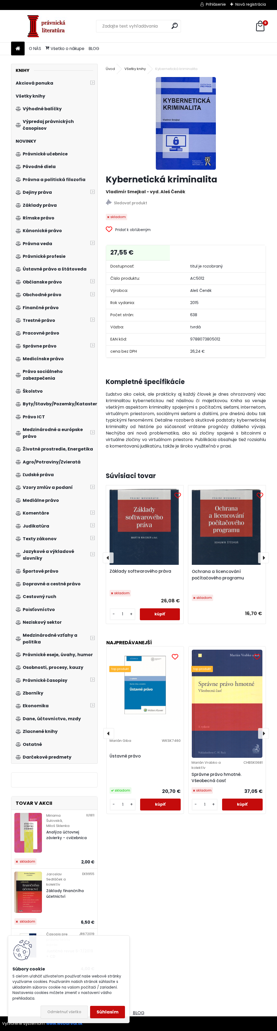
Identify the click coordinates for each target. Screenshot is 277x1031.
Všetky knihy (135, 68)
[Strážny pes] (186, 203)
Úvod (110, 68)
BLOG (94, 48)
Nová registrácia (250, 4)
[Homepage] (18, 49)
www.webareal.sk (64, 1023)
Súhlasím (107, 1012)
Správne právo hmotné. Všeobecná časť (216, 777)
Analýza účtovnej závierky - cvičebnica (66, 835)
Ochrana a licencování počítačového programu (218, 575)
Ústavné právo (125, 756)
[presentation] (108, 557)
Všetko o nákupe (67, 48)
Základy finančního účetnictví (65, 893)
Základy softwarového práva (140, 571)
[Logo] (48, 26)
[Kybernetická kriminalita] (186, 123)
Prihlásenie (216, 4)
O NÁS (35, 48)
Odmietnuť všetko (64, 1012)
